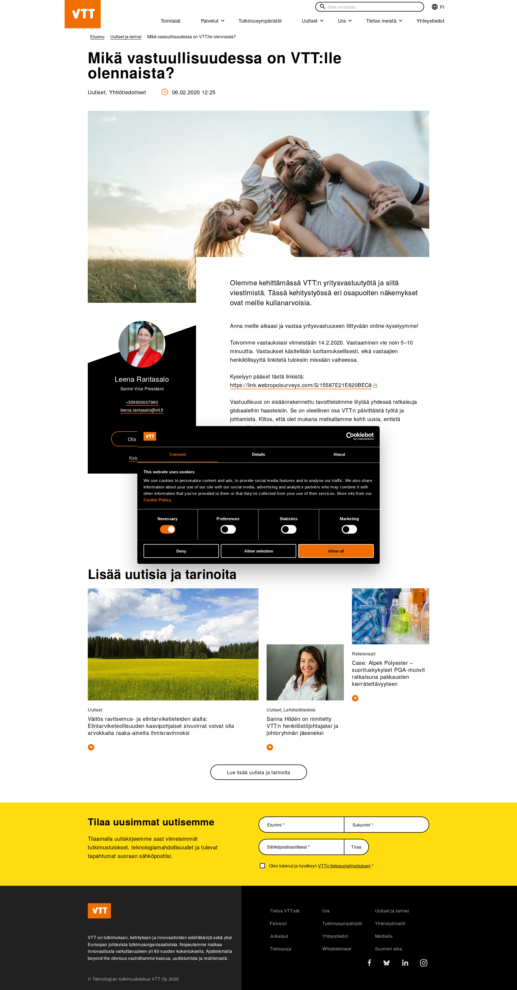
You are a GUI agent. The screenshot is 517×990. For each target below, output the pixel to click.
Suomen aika (388, 949)
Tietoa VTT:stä (285, 911)
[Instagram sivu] (423, 964)
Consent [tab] (178, 454)
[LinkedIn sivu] (405, 963)
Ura (342, 20)
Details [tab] (258, 454)
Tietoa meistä (381, 20)
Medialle (384, 936)
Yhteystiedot (430, 20)
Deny (181, 550)
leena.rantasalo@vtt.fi (141, 410)
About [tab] (339, 454)
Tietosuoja (281, 949)
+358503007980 (142, 402)
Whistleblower (337, 949)
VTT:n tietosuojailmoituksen (344, 866)
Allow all (336, 550)
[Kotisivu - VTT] (83, 14)
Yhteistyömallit (390, 923)
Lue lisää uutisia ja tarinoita (258, 772)
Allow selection (258, 550)
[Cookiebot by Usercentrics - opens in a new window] (350, 436)
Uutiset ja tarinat (392, 911)
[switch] (228, 529)
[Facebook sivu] (369, 964)
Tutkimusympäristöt (260, 20)
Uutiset (309, 20)
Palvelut (210, 20)
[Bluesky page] (386, 964)
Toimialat (171, 20)
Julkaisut (279, 936)
